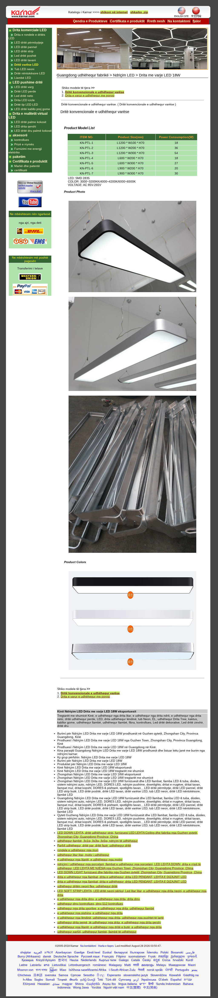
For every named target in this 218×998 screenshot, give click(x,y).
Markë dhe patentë (27, 166)
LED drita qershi (25, 126)
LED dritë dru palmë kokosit (33, 130)
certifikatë (20, 170)
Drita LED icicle (24, 100)
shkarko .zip (139, 12)
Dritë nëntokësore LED (29, 73)
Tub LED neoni (24, 69)
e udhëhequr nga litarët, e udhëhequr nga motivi (89, 859)
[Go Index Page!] (27, 17)
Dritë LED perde (25, 91)
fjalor (197, 21)
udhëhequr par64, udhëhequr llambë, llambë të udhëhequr (96, 931)
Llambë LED (22, 77)
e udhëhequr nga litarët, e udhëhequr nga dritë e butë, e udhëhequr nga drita (109, 927)
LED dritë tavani (25, 60)
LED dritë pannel (25, 47)
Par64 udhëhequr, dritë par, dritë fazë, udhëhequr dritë (94, 845)
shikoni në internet (114, 12)
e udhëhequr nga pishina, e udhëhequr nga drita (90, 913)
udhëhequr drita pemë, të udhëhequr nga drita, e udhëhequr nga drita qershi (109, 922)
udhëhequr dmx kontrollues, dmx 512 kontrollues (90, 903)
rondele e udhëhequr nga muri (77, 850)
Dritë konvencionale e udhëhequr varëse (94, 92)
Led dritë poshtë (25, 55)
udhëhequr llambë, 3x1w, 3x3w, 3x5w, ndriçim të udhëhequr (97, 840)
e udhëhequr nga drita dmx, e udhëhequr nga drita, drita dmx (98, 899)
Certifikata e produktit (127, 21)
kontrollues (21, 140)
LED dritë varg (24, 87)
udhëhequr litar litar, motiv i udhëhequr (83, 854)
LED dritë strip (23, 51)
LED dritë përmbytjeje (28, 42)
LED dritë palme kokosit (30, 122)
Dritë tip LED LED (26, 104)
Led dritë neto (23, 96)
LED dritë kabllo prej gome (32, 109)
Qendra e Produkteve (90, 21)
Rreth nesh (156, 21)
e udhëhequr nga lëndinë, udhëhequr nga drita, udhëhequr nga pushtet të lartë (110, 917)
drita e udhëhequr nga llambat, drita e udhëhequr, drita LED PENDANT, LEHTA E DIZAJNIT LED (121, 877)
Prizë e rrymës (24, 144)
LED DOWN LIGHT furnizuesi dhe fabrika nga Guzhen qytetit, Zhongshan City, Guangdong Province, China (129, 872)
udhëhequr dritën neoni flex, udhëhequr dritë (87, 886)
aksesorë (20, 135)
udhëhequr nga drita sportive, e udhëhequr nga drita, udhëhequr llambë (105, 908)
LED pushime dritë (28, 82)
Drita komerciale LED (30, 30)
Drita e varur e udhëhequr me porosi (89, 95)
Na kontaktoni (179, 21)
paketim (19, 157)
